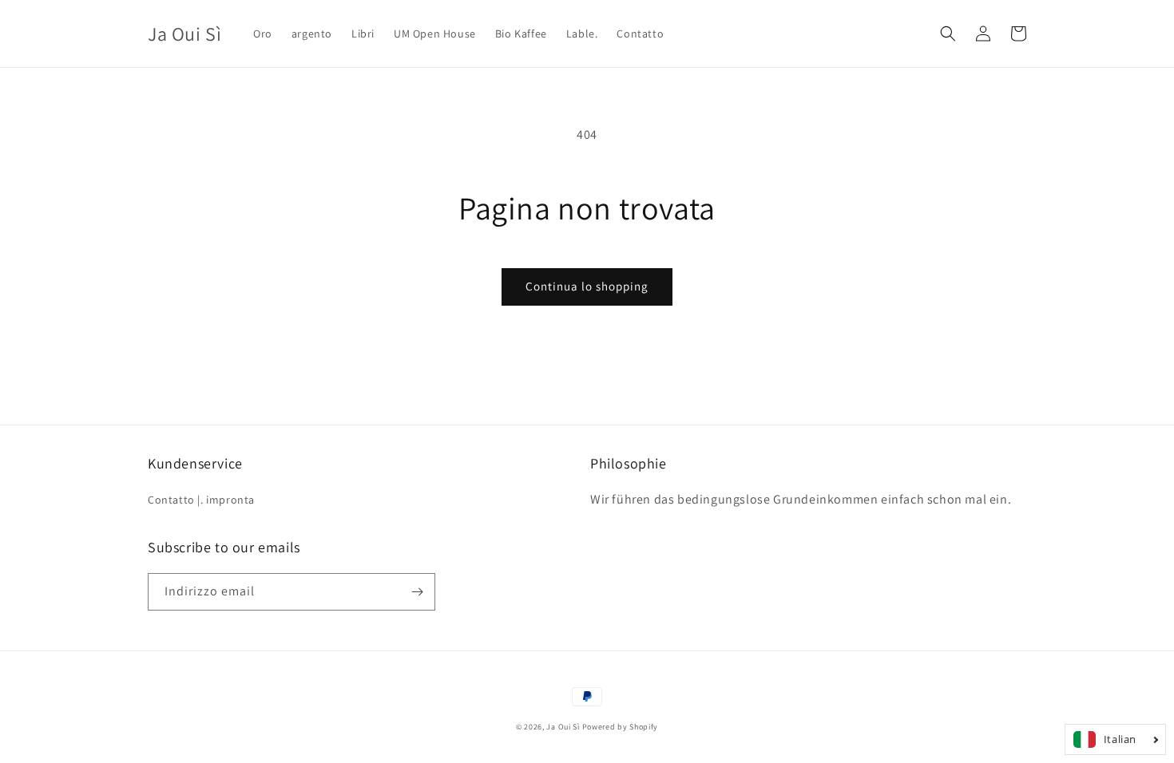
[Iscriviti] (416, 592)
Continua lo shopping (587, 286)
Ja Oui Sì (562, 726)
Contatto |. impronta (201, 499)
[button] (948, 33)
